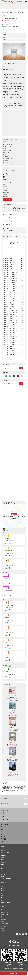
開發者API (3, 874)
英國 (2, 897)
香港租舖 (3, 917)
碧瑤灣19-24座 (13, 740)
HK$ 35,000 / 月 (13, 772)
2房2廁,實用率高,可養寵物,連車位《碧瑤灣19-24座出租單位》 (12, 745)
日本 (2, 888)
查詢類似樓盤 (14, 973)
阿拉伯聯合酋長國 (5, 902)
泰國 (2, 834)
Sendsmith (24, 387)
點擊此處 (14, 514)
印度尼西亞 (4, 841)
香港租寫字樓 (4, 912)
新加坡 (3, 836)
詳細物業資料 (5, 32)
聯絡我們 (3, 857)
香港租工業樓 (4, 914)
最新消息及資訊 (5, 852)
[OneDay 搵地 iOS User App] (13, 941)
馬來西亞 (3, 839)
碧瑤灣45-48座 (13, 695)
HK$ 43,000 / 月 (13, 742)
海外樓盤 (3, 876)
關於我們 (3, 850)
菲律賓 (3, 831)
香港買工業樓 (4, 926)
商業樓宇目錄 (4, 816)
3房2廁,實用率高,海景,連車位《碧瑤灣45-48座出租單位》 (12, 700)
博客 (2, 871)
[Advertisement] (14, 122)
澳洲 (2, 895)
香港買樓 (3, 921)
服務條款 (17, 968)
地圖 (4, 37)
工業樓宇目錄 (4, 819)
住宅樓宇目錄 (4, 813)
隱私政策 (21, 968)
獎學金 (2, 859)
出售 (4, 239)
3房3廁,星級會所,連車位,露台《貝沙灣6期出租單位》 (12, 761)
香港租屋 (3, 910)
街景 (4, 39)
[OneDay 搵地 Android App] (13, 945)
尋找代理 (3, 862)
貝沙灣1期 (12, 710)
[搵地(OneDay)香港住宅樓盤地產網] (7, 1)
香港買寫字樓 (4, 923)
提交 (21, 368)
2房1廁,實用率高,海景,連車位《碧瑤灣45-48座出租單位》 (12, 730)
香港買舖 (3, 928)
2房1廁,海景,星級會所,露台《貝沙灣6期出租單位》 (12, 776)
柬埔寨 (2, 890)
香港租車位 (4, 919)
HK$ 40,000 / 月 (13, 727)
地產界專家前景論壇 (6, 878)
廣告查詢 (3, 855)
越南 (2, 829)
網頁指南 (3, 864)
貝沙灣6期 (12, 755)
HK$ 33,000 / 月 (13, 712)
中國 (2, 886)
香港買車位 (4, 930)
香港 (2, 826)
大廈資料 (5, 34)
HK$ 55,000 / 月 (13, 697)
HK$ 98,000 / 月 (13, 757)
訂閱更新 (7, 199)
